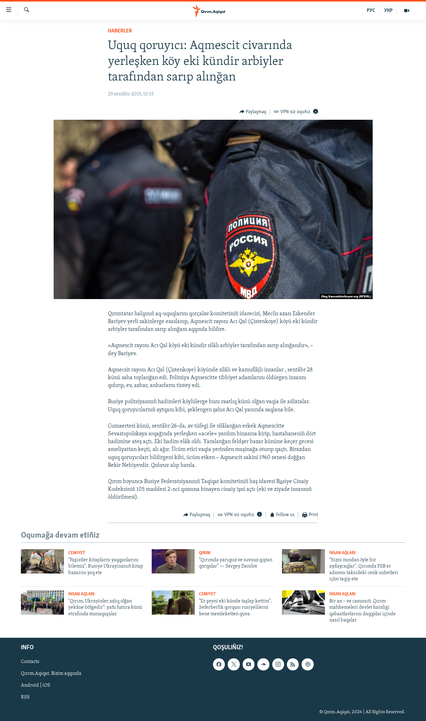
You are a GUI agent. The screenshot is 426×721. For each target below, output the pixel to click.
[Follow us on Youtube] (248, 664)
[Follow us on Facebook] (219, 664)
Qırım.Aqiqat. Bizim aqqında (51, 673)
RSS (25, 697)
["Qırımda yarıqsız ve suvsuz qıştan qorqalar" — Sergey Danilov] (173, 561)
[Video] (406, 10)
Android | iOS (35, 685)
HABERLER (120, 31)
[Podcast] (307, 664)
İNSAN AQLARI (342, 553)
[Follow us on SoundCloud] (263, 664)
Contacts (30, 662)
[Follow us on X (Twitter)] (234, 664)
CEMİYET (76, 553)
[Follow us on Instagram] (278, 664)
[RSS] (293, 664)
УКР (388, 10)
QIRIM (205, 553)
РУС (371, 10)
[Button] (253, 112)
